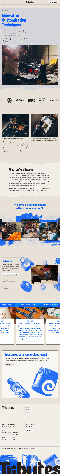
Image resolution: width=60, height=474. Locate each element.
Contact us (9, 364)
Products (17, 6)
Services (23, 6)
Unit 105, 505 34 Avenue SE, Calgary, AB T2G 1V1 (8, 425)
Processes (30, 6)
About (43, 6)
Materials (37, 6)
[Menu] (3, 2)
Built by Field (13, 450)
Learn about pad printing (10, 274)
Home (3, 10)
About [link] (6, 10)
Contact (26, 417)
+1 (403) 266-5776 (29, 424)
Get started (53, 2)
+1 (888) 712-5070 (29, 426)
